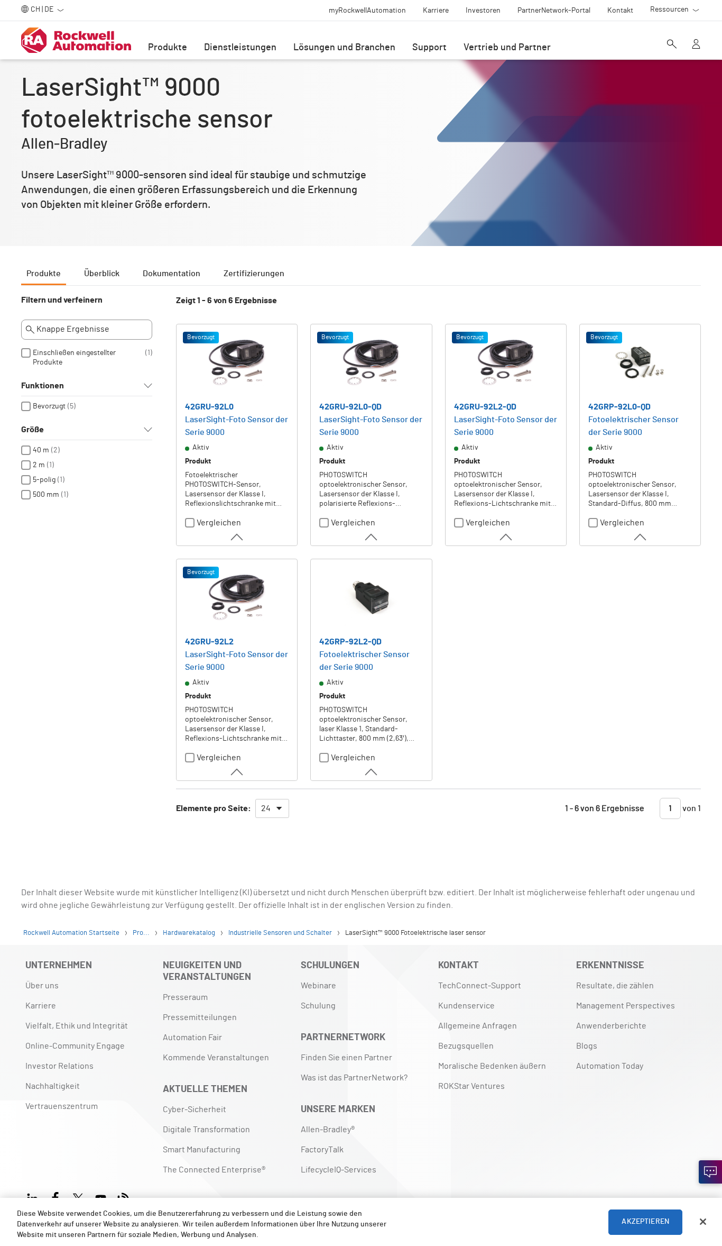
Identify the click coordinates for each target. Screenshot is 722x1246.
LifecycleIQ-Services (338, 1170)
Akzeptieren (645, 1221)
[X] (78, 1197)
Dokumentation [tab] (171, 273)
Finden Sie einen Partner (346, 1057)
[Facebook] (55, 1197)
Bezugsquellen (466, 1046)
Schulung (318, 1006)
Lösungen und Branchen (344, 47)
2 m (39, 465)
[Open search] (672, 45)
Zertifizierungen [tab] (254, 273)
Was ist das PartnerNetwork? (354, 1078)
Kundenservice (466, 1006)
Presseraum (185, 997)
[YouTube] (100, 1197)
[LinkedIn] (34, 1197)
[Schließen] (703, 1221)
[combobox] (272, 808)
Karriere (40, 1006)
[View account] (696, 45)
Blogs (586, 1046)
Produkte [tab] (43, 273)
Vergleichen (219, 523)
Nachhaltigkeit (52, 1086)
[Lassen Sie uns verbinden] (710, 1172)
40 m (41, 450)
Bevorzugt (49, 406)
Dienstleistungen (240, 47)
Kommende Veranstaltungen (216, 1057)
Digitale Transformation (206, 1129)
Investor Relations (59, 1066)
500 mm (46, 494)
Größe (32, 429)
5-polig (44, 480)
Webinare (318, 985)
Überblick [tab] (101, 273)
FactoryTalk (322, 1149)
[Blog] (123, 1197)
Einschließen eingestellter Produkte (74, 357)
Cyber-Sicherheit (194, 1109)
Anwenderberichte (611, 1026)
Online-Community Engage (75, 1046)
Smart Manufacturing (201, 1149)
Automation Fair (192, 1037)
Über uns (42, 985)
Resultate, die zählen (615, 985)
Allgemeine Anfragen (477, 1026)
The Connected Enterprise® (214, 1170)
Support (429, 47)
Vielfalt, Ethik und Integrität (76, 1026)
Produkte (167, 47)
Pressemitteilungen (200, 1017)
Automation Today (609, 1066)
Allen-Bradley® (328, 1129)
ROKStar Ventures (471, 1086)
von (691, 808)
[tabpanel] (361, 562)
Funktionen (42, 385)
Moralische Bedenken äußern (492, 1066)
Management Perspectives (625, 1006)
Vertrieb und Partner (507, 47)
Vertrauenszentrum (61, 1106)
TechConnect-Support (479, 985)
